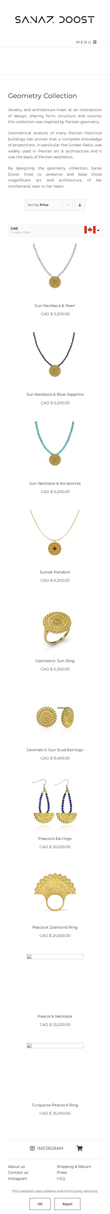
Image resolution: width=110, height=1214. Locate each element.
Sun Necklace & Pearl (55, 305)
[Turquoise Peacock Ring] (55, 1071)
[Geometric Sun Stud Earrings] (55, 715)
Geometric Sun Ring (55, 660)
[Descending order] (80, 205)
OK (40, 1203)
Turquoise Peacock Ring (55, 1105)
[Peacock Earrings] (55, 804)
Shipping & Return (74, 1166)
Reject (67, 1203)
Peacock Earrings (55, 838)
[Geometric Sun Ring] (55, 627)
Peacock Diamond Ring (55, 927)
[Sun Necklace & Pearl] (55, 272)
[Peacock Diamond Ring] (55, 893)
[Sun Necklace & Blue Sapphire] (55, 360)
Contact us (18, 1172)
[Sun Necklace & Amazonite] (55, 449)
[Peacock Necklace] (55, 982)
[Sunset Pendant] (55, 538)
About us (16, 1166)
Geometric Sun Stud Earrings (55, 749)
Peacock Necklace (55, 1016)
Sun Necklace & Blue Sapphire (55, 394)
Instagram (17, 1178)
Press (62, 1172)
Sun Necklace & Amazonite (55, 483)
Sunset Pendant (55, 572)
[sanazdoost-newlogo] (55, 17)
